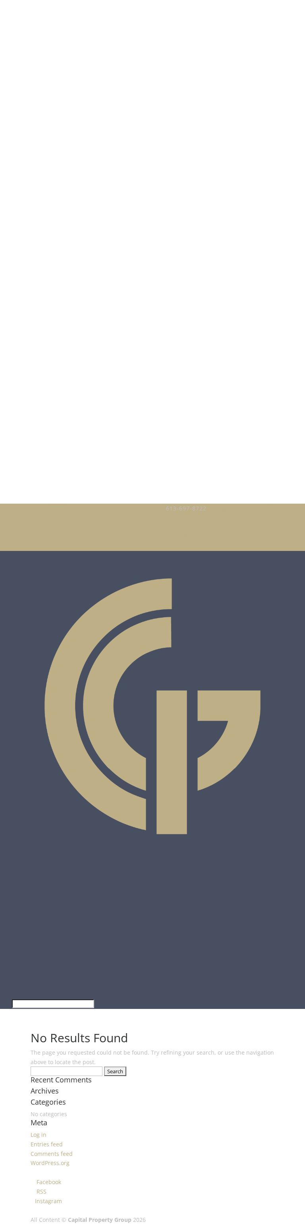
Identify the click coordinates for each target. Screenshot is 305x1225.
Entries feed (47, 1144)
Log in (38, 1134)
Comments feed (52, 1153)
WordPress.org (50, 1163)
